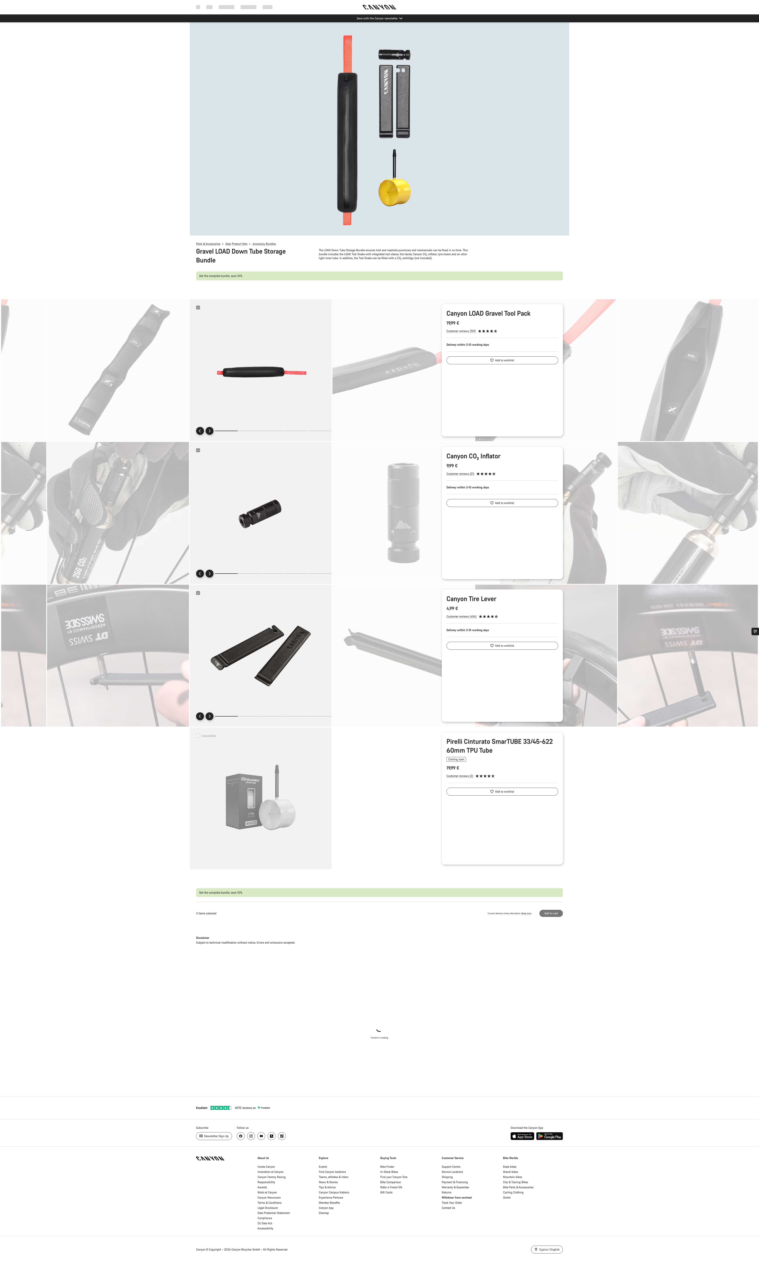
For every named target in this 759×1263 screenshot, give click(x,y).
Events (323, 1167)
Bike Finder (387, 1167)
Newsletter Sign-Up (216, 1136)
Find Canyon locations (332, 1172)
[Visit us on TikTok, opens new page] (282, 1136)
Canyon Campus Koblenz (334, 1192)
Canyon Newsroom (269, 1197)
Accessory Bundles (264, 244)
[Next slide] (209, 431)
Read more (526, 913)
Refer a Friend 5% (391, 1187)
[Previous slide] (200, 431)
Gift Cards (386, 1192)
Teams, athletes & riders (333, 1177)
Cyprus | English (549, 1249)
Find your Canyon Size (393, 1177)
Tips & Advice (327, 1187)
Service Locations (452, 1172)
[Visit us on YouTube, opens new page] (261, 1136)
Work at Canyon (267, 1192)
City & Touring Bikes (515, 1182)
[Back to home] (379, 7)
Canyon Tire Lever (471, 598)
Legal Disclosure (268, 1208)
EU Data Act (265, 1223)
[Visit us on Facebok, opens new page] (241, 1136)
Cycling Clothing (513, 1192)
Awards (262, 1187)
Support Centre (451, 1167)
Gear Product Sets (236, 244)
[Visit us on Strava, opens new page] (272, 1136)
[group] (261, 370)
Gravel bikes (510, 1172)
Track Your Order (452, 1202)
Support (267, 7)
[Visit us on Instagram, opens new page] (251, 1136)
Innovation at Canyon (270, 1172)
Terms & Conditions (270, 1202)
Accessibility (265, 1228)
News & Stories (328, 1182)
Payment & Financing (455, 1182)
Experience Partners (331, 1197)
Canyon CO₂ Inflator (473, 456)
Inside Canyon (266, 1167)
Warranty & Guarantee (455, 1187)
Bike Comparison (390, 1182)
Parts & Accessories (208, 244)
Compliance (265, 1218)
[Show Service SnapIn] (755, 631)
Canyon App (326, 1208)
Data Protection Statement (274, 1213)
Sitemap (324, 1213)
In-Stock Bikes (389, 1172)
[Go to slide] (250, 431)
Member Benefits (329, 1202)
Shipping (447, 1177)
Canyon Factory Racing (272, 1177)
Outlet (507, 1197)
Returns (446, 1192)
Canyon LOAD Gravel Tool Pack (488, 313)
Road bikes (509, 1167)
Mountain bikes (512, 1177)
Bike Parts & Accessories (518, 1187)
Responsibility (266, 1182)
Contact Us (448, 1208)
